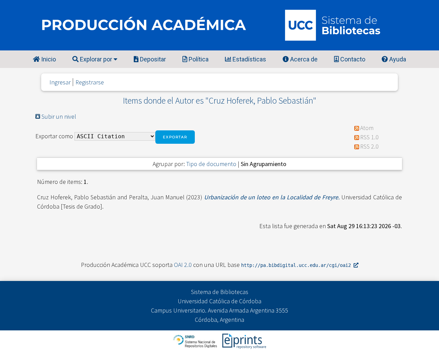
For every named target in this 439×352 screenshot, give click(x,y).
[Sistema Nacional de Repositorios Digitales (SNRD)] (196, 340)
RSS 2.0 (369, 146)
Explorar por (96, 59)
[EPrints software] (243, 340)
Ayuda (397, 59)
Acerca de (303, 59)
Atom (366, 128)
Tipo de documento (211, 164)
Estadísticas (248, 59)
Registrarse (89, 82)
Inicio (48, 59)
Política (198, 59)
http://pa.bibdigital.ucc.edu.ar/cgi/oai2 (297, 265)
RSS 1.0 (369, 137)
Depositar (152, 59)
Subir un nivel (58, 116)
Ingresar (60, 82)
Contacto (352, 59)
